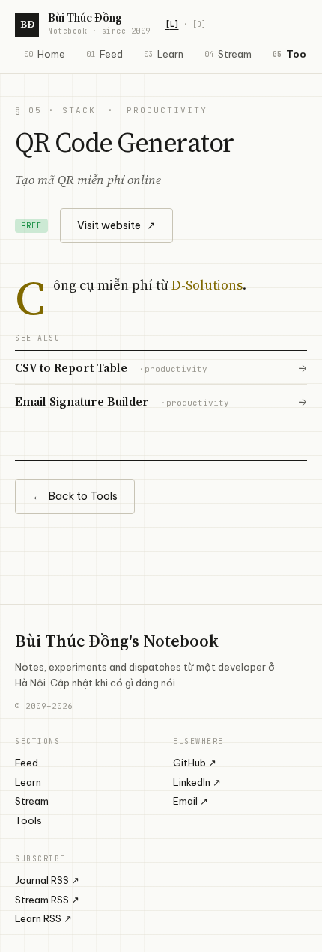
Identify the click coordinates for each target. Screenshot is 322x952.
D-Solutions (207, 284)
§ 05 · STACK (55, 110)
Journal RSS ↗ (47, 880)
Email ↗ (190, 801)
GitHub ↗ (194, 763)
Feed (104, 54)
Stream (228, 54)
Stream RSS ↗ (47, 900)
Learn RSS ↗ (43, 918)
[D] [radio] (199, 24)
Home (44, 54)
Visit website (116, 225)
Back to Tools (75, 496)
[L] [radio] (172, 24)
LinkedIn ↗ (197, 782)
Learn (163, 54)
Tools (28, 820)
